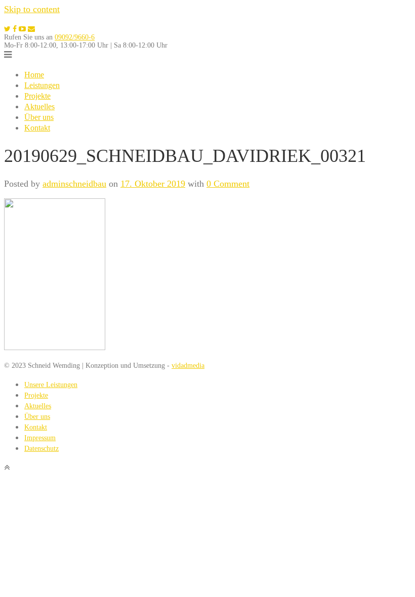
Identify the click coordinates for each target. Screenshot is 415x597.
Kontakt (37, 127)
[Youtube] (22, 29)
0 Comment (228, 184)
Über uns (39, 117)
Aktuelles (39, 106)
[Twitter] (7, 29)
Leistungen (42, 85)
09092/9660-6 (75, 37)
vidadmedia (188, 365)
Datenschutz (41, 448)
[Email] (31, 29)
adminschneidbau (74, 184)
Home (34, 74)
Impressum (40, 438)
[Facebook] (15, 29)
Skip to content (32, 9)
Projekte (37, 96)
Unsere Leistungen (50, 385)
